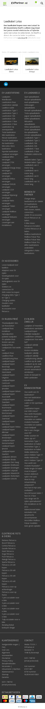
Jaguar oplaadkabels (32, 116)
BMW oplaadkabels (32, 118)
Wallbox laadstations (32, 234)
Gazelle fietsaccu (9, 548)
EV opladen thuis (8, 339)
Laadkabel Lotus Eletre (11, 70)
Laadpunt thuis (8, 353)
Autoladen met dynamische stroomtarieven (30, 515)
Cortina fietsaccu (9, 546)
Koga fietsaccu (8, 554)
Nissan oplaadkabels (32, 99)
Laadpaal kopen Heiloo (11, 427)
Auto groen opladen (32, 526)
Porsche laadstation (10, 140)
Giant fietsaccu (8, 551)
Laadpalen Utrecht (9, 478)
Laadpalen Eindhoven (10, 465)
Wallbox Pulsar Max (32, 239)
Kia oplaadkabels (31, 132)
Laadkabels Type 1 (32, 138)
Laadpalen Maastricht (10, 473)
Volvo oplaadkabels (32, 127)
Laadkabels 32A (30, 146)
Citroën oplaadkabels (32, 135)
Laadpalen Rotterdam (11, 476)
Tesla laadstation (9, 132)
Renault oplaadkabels (33, 110)
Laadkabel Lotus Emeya (32, 70)
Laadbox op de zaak (32, 361)
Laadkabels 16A (30, 143)
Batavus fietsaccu (9, 540)
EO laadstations (30, 204)
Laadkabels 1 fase (31, 148)
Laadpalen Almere (9, 457)
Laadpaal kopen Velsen (11, 391)
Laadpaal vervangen (10, 154)
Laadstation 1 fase (9, 121)
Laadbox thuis (7, 356)
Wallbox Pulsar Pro (32, 242)
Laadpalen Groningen (10, 468)
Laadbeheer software (33, 336)
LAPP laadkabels (31, 207)
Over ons (5, 650)
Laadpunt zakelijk (31, 356)
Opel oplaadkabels (31, 97)
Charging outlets (8, 300)
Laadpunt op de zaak (32, 364)
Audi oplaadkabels (31, 102)
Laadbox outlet (8, 108)
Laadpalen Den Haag (10, 462)
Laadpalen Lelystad (10, 470)
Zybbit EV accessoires (33, 215)
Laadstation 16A (8, 116)
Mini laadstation (8, 135)
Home (4, 52)
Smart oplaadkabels (32, 129)
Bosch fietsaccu (8, 543)
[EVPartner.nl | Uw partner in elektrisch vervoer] (19, 3)
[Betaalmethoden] (5, 697)
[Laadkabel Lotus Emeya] (32, 61)
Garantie (5, 677)
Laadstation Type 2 (10, 113)
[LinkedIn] (6, 84)
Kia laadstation (8, 143)
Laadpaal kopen (8, 361)
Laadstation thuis (9, 102)
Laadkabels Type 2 (32, 140)
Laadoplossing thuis (10, 358)
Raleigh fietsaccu (9, 559)
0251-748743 (7, 682)
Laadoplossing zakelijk (33, 358)
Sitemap (5, 674)
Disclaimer (6, 658)
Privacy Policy (7, 661)
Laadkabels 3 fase (31, 151)
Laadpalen (6, 97)
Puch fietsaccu (8, 556)
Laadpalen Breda (9, 459)
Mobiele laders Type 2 (33, 162)
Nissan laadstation (9, 138)
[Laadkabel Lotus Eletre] (11, 61)
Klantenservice (8, 672)
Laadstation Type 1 (10, 110)
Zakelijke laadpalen (32, 334)
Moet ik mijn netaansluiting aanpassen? (30, 482)
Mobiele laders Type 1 (33, 159)
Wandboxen (7, 99)
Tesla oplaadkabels (32, 113)
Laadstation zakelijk (10, 105)
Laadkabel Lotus (33, 52)
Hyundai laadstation (10, 151)
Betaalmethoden (9, 663)
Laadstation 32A (8, 118)
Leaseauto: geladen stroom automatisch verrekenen (32, 369)
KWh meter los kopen (10, 292)
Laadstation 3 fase (9, 124)
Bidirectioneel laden (32, 509)
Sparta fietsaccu (8, 562)
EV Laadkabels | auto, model (17, 52)
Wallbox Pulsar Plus (32, 237)
